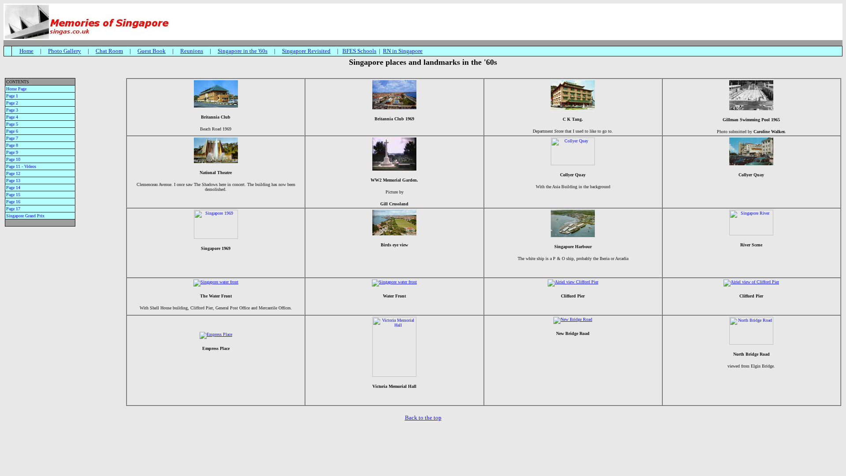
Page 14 (13, 187)
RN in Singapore (403, 51)
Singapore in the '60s (242, 51)
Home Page (16, 88)
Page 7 (12, 138)
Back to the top (423, 417)
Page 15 (13, 194)
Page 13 (13, 180)
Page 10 (13, 159)
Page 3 (12, 110)
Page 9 (12, 152)
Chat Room (109, 51)
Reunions (191, 51)
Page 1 (12, 95)
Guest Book (151, 51)
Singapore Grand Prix (25, 215)
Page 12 (13, 173)
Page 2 (12, 102)
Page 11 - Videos (21, 166)
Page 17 (13, 208)
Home (26, 51)
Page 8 (12, 145)
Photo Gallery (64, 51)
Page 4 (12, 117)
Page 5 (12, 124)
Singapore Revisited (306, 51)
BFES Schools (359, 51)
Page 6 (12, 131)
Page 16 (13, 201)
